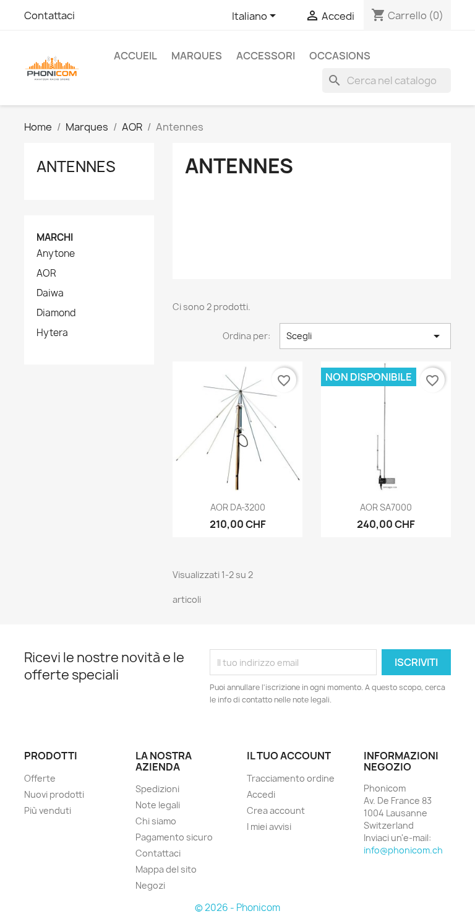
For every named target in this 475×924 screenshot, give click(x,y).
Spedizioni (157, 789)
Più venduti (47, 810)
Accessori (265, 56)
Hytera (52, 333)
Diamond (56, 313)
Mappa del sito (166, 869)
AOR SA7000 (386, 507)
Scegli (365, 336)
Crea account (276, 810)
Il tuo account (289, 755)
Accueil (135, 56)
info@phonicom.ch (403, 850)
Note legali (157, 805)
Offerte (40, 778)
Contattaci (49, 15)
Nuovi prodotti (54, 794)
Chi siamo (155, 821)
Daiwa (50, 293)
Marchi (54, 237)
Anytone (55, 254)
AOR (46, 273)
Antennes (76, 166)
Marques (196, 56)
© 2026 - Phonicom (237, 907)
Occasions (339, 56)
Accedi (261, 794)
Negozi (150, 885)
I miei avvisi (269, 826)
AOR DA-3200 (237, 507)
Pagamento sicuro (174, 837)
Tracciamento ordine (291, 778)
